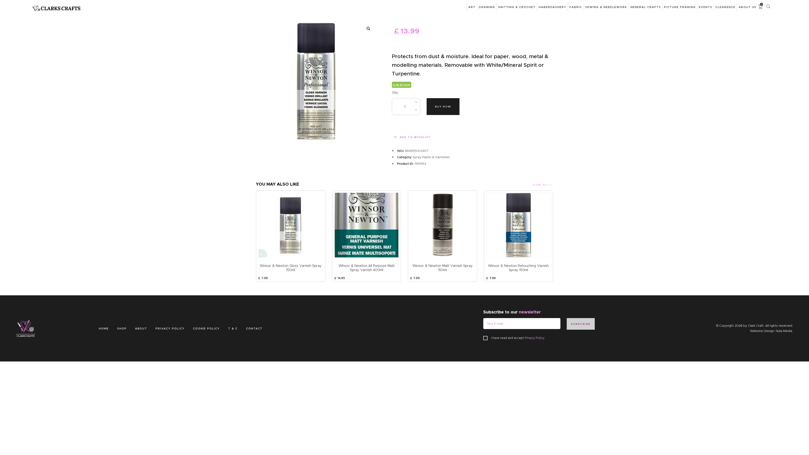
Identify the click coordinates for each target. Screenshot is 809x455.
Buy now (443, 106)
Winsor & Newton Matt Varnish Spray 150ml (443, 268)
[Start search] (768, 6)
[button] (368, 28)
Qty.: (395, 92)
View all (541, 184)
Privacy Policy (534, 338)
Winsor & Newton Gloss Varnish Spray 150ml (290, 268)
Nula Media (784, 331)
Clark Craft (755, 326)
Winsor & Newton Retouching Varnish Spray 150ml (518, 268)
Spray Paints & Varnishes (431, 157)
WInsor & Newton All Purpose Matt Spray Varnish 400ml (367, 268)
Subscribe (581, 323)
